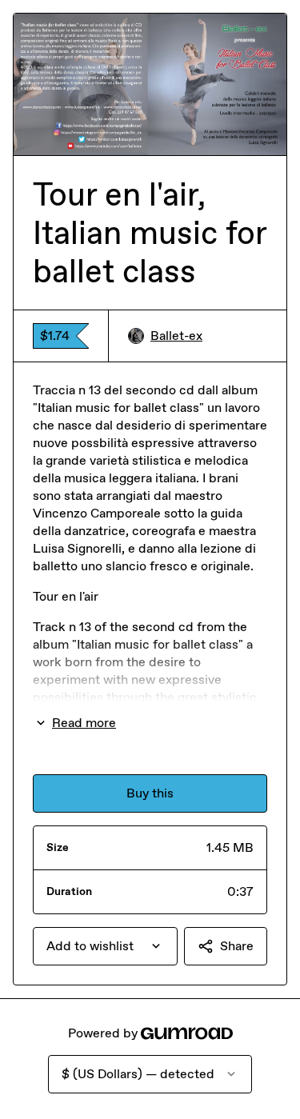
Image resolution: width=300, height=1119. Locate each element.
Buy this (150, 793)
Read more (84, 722)
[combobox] (105, 946)
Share (237, 945)
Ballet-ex (176, 335)
